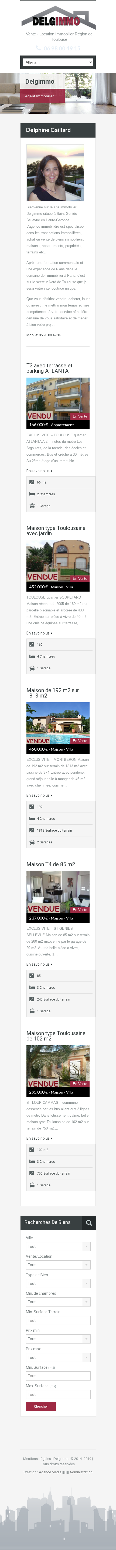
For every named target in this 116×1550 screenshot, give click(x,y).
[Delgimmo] (58, 17)
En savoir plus (38, 471)
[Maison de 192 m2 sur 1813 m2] (58, 723)
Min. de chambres (41, 1293)
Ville (29, 1238)
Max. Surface (41, 1386)
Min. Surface (40, 1367)
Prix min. (33, 1330)
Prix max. (34, 1349)
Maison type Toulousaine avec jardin (56, 531)
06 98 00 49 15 (62, 48)
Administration (81, 1472)
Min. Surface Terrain (43, 1312)
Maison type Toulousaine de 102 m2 (56, 1036)
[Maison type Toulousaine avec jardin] (58, 561)
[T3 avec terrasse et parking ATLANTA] (58, 398)
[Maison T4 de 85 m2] (58, 892)
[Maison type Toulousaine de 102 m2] (58, 1066)
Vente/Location (39, 1256)
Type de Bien (37, 1275)
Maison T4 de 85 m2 (50, 864)
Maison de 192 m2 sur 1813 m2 (52, 693)
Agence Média (50, 1472)
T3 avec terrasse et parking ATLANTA (49, 368)
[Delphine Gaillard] (55, 172)
